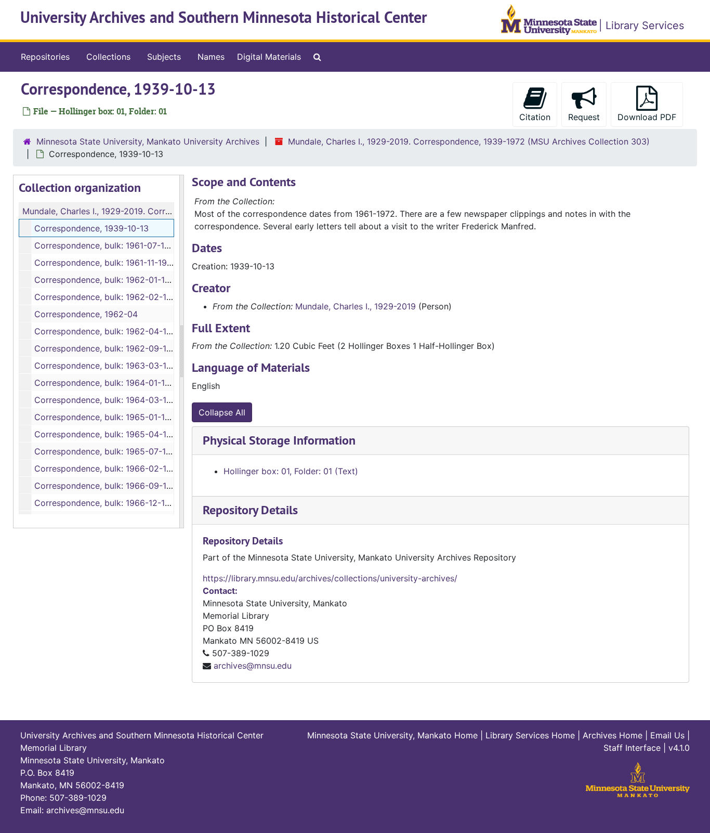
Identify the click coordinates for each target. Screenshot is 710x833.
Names (211, 56)
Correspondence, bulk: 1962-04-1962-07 (114, 331)
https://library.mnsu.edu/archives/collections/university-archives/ (330, 578)
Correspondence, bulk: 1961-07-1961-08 (113, 245)
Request (584, 117)
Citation (534, 117)
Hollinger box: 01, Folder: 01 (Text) (290, 471)
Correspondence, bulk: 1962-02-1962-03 (115, 297)
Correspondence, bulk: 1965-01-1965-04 (114, 417)
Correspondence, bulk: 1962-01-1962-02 (114, 280)
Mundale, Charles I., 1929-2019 (355, 306)
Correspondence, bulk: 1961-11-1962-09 (112, 262)
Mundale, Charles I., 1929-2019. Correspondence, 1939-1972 (140, 211)
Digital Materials (269, 56)
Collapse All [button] (222, 412)
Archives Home (612, 735)
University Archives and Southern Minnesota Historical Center (223, 17)
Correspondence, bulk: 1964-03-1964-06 (115, 400)
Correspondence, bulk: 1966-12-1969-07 (114, 503)
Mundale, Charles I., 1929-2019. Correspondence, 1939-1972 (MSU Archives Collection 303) (469, 141)
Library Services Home (530, 735)
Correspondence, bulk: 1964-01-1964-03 (114, 383)
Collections (108, 56)
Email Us (667, 735)
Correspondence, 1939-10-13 (91, 228)
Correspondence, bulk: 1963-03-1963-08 (115, 365)
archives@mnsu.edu (253, 665)
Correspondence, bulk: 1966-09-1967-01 (114, 485)
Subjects (164, 56)
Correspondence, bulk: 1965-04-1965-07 (114, 434)
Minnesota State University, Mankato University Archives (147, 141)
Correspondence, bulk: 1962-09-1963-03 (115, 348)
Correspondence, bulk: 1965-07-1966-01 (114, 451)
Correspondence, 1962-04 (86, 314)
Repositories (45, 56)
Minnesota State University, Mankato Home (392, 735)
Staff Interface (632, 748)
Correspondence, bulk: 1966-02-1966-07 (114, 468)
